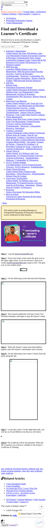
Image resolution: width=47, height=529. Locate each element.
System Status (29, 12)
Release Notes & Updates (30, 112)
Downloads (17, 192)
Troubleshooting (22, 58)
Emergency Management (16, 51)
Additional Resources (33, 149)
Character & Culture (14, 196)
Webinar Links (24, 103)
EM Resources (31, 62)
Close (4, 525)
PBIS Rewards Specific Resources (27, 81)
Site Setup (22, 53)
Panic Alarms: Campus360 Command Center (23, 59)
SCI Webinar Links (26, 153)
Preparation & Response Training (19, 20)
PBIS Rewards (12, 67)
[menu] (2, 7)
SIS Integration (28, 192)
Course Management (14, 23)
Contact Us (35, 14)
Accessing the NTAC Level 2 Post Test (21, 488)
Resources (10, 128)
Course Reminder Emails (16, 484)
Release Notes (11, 85)
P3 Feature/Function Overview (29, 183)
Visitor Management (14, 117)
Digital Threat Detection (15, 169)
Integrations (26, 78)
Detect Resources (24, 174)
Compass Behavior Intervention (32, 140)
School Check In (12, 151)
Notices (9, 192)
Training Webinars (9, 14)
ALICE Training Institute (16, 162)
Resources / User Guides (16, 115)
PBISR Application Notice (11, 12)
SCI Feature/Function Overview (30, 156)
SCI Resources (33, 160)
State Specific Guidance (35, 115)
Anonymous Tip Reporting (16, 178)
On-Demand (40, 133)
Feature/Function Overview (17, 108)
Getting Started (12, 53)
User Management (13, 56)
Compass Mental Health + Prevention (21, 142)
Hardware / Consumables (30, 76)
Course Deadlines (13, 486)
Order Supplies (24, 14)
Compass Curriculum (14, 131)
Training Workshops (14, 133)
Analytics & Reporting (24, 74)
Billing (37, 192)
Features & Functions (29, 56)
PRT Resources (25, 96)
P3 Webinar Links (26, 181)
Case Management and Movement (30, 106)
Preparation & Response (15, 199)
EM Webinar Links (34, 53)
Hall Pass (9, 83)
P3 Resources (26, 187)
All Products (41, 12)
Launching (10, 69)
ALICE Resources (22, 167)
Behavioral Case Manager (16, 101)
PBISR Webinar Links (24, 69)
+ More (4, 203)
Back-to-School (12, 194)
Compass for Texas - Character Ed (28, 146)
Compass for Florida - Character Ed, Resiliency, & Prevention (24, 144)
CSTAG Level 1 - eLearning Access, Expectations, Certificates (20, 494)
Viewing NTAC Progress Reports (19, 491)
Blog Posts (22, 119)
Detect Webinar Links (27, 171)
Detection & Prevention (32, 196)
